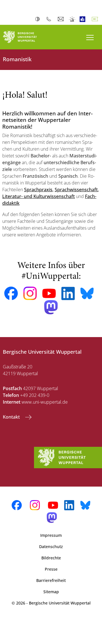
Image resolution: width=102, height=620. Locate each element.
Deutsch (96, 19)
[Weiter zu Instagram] (30, 293)
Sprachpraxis (38, 189)
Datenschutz (51, 546)
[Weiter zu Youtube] (49, 293)
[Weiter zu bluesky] (87, 293)
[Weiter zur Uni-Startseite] (25, 37)
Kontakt (12, 417)
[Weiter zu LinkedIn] (68, 293)
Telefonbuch (50, 19)
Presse (51, 569)
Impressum (51, 535)
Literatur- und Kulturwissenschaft (38, 196)
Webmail (61, 19)
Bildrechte (51, 557)
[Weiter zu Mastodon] (51, 307)
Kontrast (38, 19)
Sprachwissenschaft (76, 189)
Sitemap (51, 591)
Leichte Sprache (83, 19)
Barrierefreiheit (51, 580)
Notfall (72, 19)
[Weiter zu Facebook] (11, 293)
